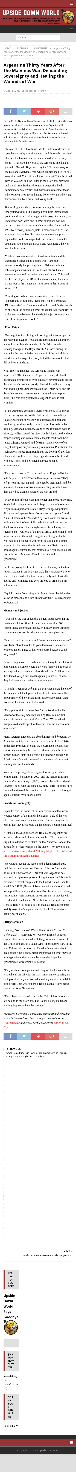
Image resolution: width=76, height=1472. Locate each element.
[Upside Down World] (38, 23)
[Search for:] (38, 37)
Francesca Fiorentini (35, 90)
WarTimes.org (12, 1023)
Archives (22, 48)
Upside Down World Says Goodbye (11, 1306)
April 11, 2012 (13, 90)
